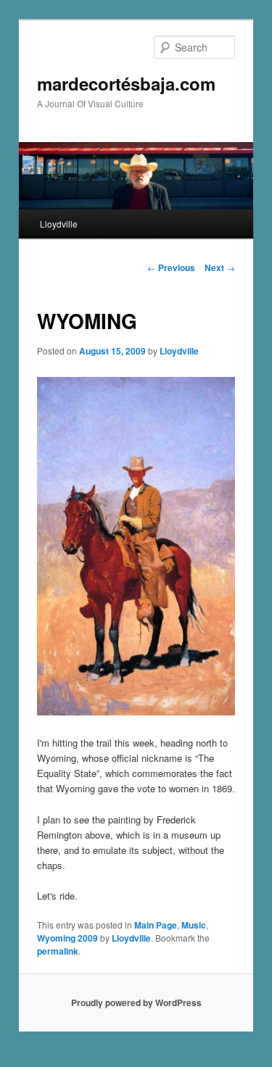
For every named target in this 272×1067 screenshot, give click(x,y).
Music (193, 924)
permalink (57, 951)
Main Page (155, 924)
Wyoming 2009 (67, 937)
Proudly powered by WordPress (136, 1002)
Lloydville (59, 223)
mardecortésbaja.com (126, 83)
